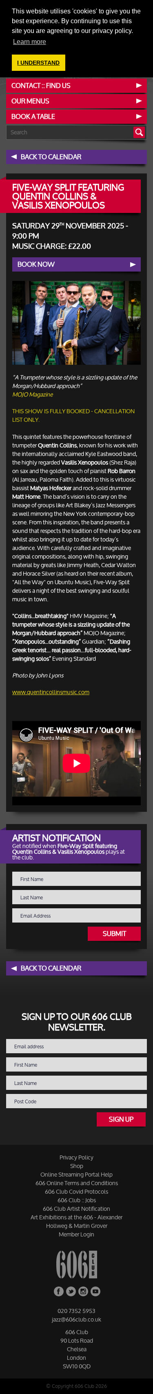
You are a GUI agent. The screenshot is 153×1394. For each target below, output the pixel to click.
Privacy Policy (76, 1157)
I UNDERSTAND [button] (38, 62)
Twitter (71, 1291)
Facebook (59, 1291)
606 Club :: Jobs (77, 1200)
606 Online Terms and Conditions (76, 1183)
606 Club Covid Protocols (76, 1191)
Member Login (76, 1234)
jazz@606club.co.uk (76, 1319)
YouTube (95, 1291)
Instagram (83, 1291)
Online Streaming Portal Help (76, 1174)
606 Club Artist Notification (76, 1208)
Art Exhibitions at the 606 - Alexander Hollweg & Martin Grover (76, 1221)
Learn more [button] (29, 41)
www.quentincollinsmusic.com (50, 692)
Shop (76, 1166)
